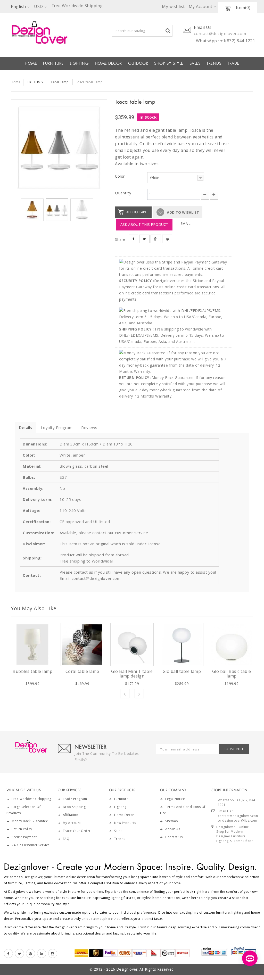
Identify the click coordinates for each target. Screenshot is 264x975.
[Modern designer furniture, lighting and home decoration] (44, 32)
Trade (233, 63)
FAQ (66, 839)
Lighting (120, 807)
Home (16, 82)
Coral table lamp (82, 671)
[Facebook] (8, 953)
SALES (195, 63)
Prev (124, 693)
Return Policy (22, 829)
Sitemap (171, 821)
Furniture (121, 799)
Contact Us (174, 837)
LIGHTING (79, 63)
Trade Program (75, 799)
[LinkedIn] (41, 953)
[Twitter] (19, 953)
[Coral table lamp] (82, 644)
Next (139, 693)
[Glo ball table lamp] (181, 644)
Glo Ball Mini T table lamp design (132, 673)
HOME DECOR (108, 63)
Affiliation (70, 815)
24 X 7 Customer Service (31, 845)
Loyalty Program (57, 427)
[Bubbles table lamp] (32, 644)
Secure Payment (24, 837)
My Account (72, 823)
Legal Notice (175, 799)
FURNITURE (53, 63)
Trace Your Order (77, 831)
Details (25, 427)
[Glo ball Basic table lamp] (231, 644)
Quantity (123, 192)
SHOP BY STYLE (168, 63)
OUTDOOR (138, 63)
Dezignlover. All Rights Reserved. (145, 969)
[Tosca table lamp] (59, 147)
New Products (125, 823)
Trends (214, 63)
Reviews (89, 427)
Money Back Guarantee (30, 821)
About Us (172, 829)
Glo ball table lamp (182, 671)
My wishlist (173, 6)
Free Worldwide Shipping (31, 799)
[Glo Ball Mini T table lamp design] (132, 644)
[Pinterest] (30, 953)
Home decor (124, 815)
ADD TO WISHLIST (182, 212)
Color (120, 176)
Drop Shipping (74, 807)
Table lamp (60, 82)
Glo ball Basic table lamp (231, 673)
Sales (118, 831)
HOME (31, 63)
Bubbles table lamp (32, 671)
